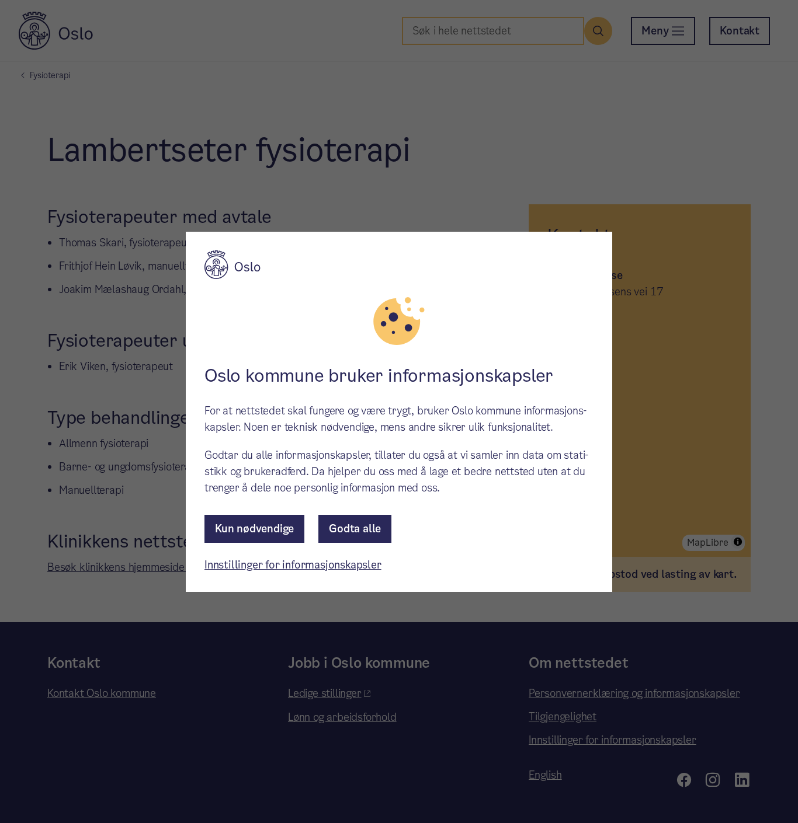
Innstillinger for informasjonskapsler (292, 564)
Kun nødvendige (254, 528)
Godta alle (355, 528)
